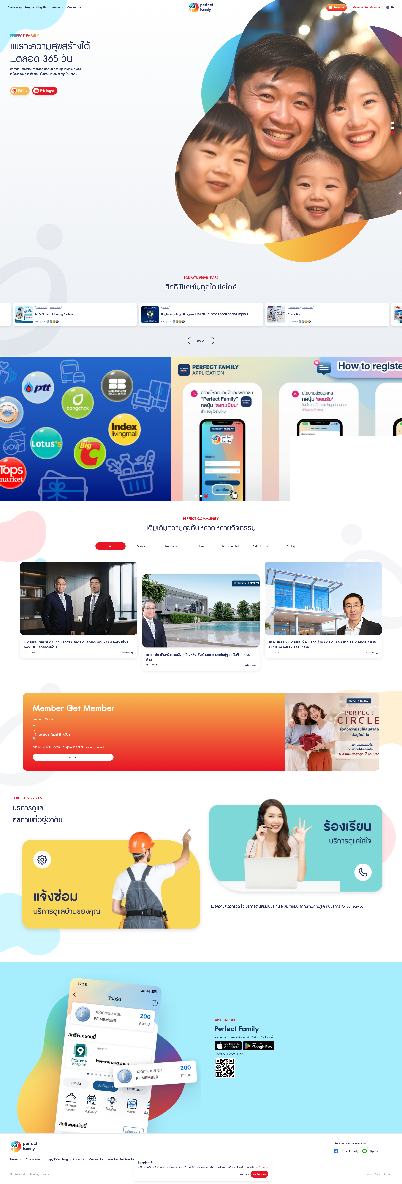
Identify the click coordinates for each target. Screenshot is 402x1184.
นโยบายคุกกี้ (263, 1167)
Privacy (378, 1174)
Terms (369, 1174)
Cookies (388, 1174)
